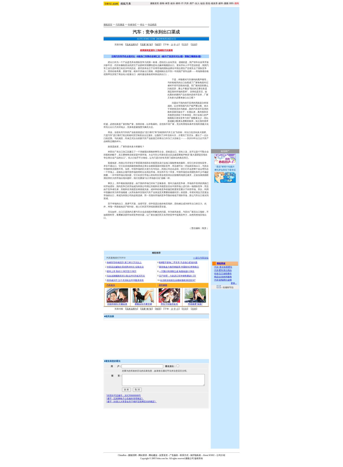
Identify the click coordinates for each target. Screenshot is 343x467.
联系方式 (184, 455)
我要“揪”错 (146, 44)
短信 (202, 3)
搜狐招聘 (132, 455)
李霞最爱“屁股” (195, 304)
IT (182, 3)
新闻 (162, 3)
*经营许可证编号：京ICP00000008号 (123, 395)
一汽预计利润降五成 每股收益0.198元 (176, 271)
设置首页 (163, 455)
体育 (167, 3)
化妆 (216, 273)
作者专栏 (132, 24)
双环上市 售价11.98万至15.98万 (121, 271)
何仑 (142, 24)
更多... (234, 283)
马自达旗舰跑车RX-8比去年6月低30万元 (126, 276)
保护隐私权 (195, 455)
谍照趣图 (163, 285)
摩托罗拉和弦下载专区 (225, 170)
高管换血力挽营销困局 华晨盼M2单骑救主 (179, 267)
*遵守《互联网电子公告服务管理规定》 (125, 398)
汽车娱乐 (110, 285)
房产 (192, 3)
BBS (231, 3)
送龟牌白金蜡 (225, 280)
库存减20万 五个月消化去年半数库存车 (125, 280)
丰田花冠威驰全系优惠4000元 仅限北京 (125, 267)
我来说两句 (131, 44)
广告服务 (174, 455)
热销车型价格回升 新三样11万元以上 (124, 262)
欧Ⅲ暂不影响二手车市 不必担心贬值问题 (178, 262)
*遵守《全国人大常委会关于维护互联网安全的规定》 (131, 401)
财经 (178, 3)
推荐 (158, 44)
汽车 (186, 3)
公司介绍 (221, 455)
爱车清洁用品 (225, 270)
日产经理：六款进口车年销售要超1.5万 (177, 276)
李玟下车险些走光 (169, 304)
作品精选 (152, 24)
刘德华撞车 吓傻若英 (117, 304)
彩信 (208, 3)
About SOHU (209, 455)
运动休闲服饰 (225, 276)
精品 (216, 276)
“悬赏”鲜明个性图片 (225, 166)
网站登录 (142, 455)
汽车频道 (120, 24)
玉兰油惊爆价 (225, 273)
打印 (185, 44)
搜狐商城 (221, 263)
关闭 (194, 44)
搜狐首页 (154, 3)
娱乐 (173, 3)
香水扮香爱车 (225, 267)
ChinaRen (122, 455)
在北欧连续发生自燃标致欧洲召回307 (177, 280)
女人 (197, 3)
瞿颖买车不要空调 (143, 304)
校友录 (214, 3)
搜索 (226, 3)
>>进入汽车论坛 (200, 258)
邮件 (221, 3)
